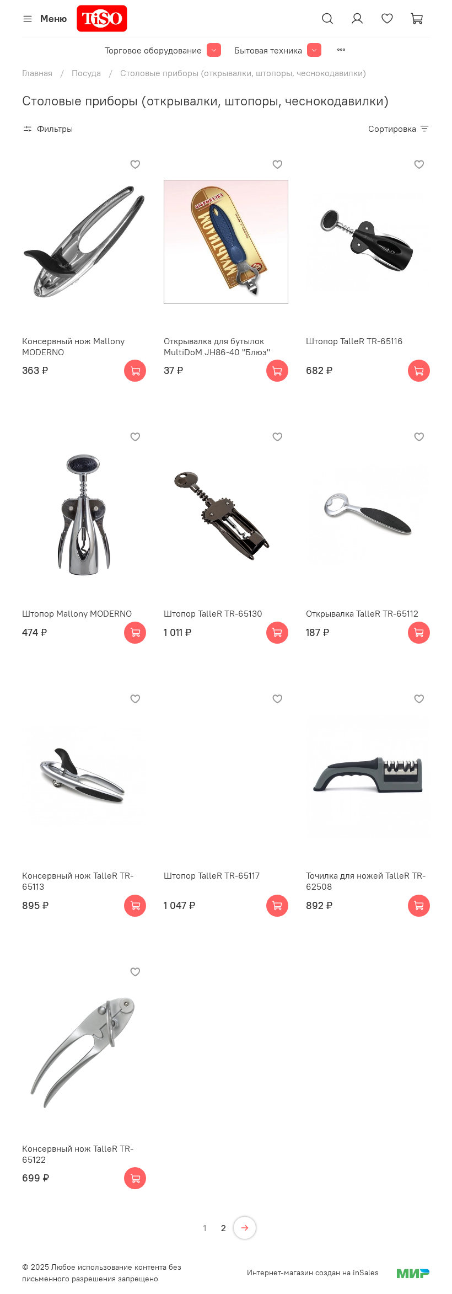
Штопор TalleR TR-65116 (354, 340)
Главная (37, 72)
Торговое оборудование (153, 50)
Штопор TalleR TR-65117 (212, 875)
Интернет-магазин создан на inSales (313, 1272)
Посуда (86, 72)
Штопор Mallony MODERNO (77, 613)
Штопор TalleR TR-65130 (213, 613)
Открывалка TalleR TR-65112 (362, 613)
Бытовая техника (268, 50)
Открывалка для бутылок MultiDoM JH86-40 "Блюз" (217, 346)
